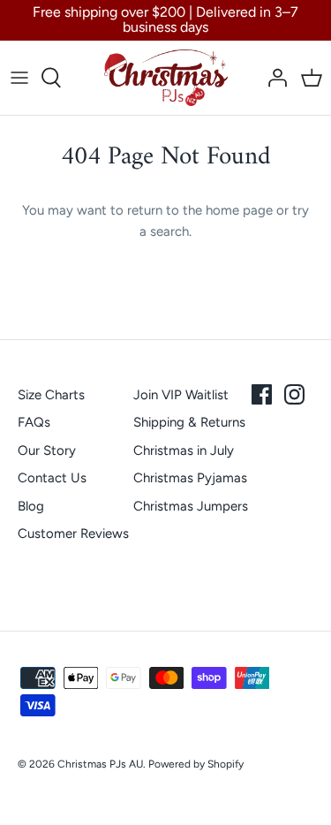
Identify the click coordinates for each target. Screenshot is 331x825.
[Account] (272, 77)
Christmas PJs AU (100, 764)
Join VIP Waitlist (181, 395)
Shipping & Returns (189, 422)
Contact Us (52, 478)
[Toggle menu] (19, 77)
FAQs (34, 422)
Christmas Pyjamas (190, 478)
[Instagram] (294, 394)
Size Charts (51, 395)
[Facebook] (262, 394)
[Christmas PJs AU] (166, 77)
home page (239, 210)
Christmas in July (183, 450)
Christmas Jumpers (190, 506)
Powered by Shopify (196, 764)
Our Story (47, 450)
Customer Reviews (73, 533)
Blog (31, 506)
